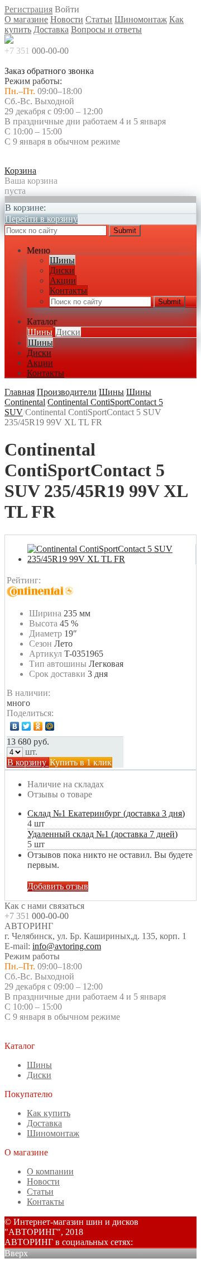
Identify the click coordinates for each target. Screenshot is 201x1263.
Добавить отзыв (57, 886)
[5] (97, 580)
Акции (63, 280)
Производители (67, 392)
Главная (19, 392)
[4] (86, 580)
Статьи (98, 19)
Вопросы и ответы (106, 29)
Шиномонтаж (140, 19)
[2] (64, 580)
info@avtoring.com (66, 946)
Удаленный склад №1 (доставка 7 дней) (102, 834)
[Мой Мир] (50, 726)
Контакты (68, 290)
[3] (75, 580)
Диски (62, 270)
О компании (50, 1171)
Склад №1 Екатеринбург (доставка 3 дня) (106, 813)
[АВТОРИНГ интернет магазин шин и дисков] (8, 40)
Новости (66, 19)
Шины (62, 260)
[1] (53, 580)
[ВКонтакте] (15, 726)
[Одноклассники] (38, 726)
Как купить (48, 1113)
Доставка (51, 29)
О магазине (26, 19)
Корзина (20, 170)
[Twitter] (26, 726)
